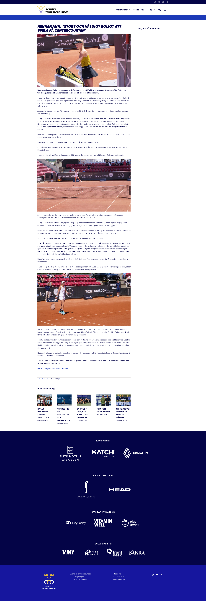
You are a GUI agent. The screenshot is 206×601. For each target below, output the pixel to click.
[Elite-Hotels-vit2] (70, 440)
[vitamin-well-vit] (103, 512)
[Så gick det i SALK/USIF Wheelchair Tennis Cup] (84, 395)
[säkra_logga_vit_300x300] (137, 544)
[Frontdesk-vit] (114, 544)
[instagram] (153, 575)
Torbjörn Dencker (44, 379)
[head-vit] (120, 476)
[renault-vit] (136, 440)
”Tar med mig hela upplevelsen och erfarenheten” (64, 415)
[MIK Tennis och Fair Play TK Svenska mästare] (123, 395)
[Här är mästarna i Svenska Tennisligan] (44, 395)
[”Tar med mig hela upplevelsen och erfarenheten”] (64, 395)
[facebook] (161, 575)
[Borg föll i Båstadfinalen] (103, 395)
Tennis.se (62, 379)
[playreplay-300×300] (76, 512)
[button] (165, 9)
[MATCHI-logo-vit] (103, 440)
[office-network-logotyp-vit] (91, 544)
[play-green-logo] (130, 512)
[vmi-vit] (69, 544)
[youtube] (157, 575)
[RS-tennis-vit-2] (86, 476)
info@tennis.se (119, 579)
